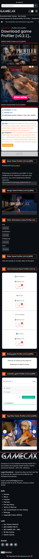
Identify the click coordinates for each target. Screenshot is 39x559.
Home (3, 28)
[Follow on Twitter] (7, 544)
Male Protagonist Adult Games (16, 128)
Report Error (8, 145)
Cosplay (12, 126)
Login (34, 381)
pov (8, 130)
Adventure (11, 123)
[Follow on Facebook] (2, 544)
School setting (20, 130)
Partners (7, 502)
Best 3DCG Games (27, 123)
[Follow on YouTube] (11, 544)
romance (13, 130)
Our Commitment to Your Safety (16, 510)
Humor (4, 128)
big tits (7, 126)
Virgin (27, 130)
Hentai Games (9, 535)
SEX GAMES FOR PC (11, 527)
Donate (20, 2)
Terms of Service (10, 507)
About (6, 497)
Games (8, 28)
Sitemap (7, 512)
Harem (28, 126)
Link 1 (19, 286)
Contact (7, 499)
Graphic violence (20, 126)
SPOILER (5, 228)
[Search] (36, 5)
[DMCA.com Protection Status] (6, 552)
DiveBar (14, 110)
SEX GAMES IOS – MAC (12, 529)
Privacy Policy (9, 505)
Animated (18, 123)
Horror (33, 126)
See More (19, 183)
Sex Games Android (11, 524)
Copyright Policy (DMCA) (13, 515)
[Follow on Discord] (15, 544)
